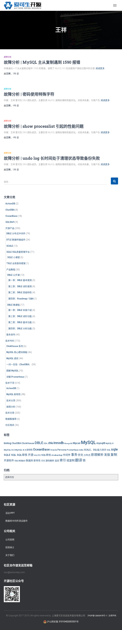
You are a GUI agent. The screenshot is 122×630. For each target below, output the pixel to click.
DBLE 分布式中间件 (15, 233)
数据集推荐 (11, 419)
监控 (57, 460)
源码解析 (49, 460)
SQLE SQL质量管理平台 (18, 252)
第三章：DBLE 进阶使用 (20, 286)
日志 (43, 461)
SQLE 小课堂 (13, 257)
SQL (109, 450)
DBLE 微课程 (13, 305)
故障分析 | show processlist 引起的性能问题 (44, 126)
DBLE (39, 443)
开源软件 (9, 460)
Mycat (77, 443)
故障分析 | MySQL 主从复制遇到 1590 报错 (42, 62)
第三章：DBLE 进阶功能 (20, 316)
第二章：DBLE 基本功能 (20, 322)
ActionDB (10, 203)
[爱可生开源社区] (24, 5)
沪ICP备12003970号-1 (97, 616)
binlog (7, 443)
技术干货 (9, 383)
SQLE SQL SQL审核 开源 (18, 454)
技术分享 (10, 400)
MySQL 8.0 (9, 450)
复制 (114, 455)
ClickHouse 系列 (14, 346)
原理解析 (97, 455)
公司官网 (9, 539)
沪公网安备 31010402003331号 (63, 621)
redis (81, 450)
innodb (59, 443)
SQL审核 (46, 455)
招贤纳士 (9, 547)
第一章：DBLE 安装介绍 (20, 310)
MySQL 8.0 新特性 (24, 450)
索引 (63, 460)
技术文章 (9, 412)
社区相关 (9, 425)
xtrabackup (56, 455)
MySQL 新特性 (13, 394)
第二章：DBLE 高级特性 (20, 292)
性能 (16, 461)
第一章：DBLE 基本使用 (20, 280)
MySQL (88, 442)
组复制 (71, 460)
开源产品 (9, 228)
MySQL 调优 (12, 358)
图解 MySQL (12, 370)
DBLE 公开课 (13, 275)
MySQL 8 (109, 443)
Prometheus (72, 450)
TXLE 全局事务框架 (16, 263)
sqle (114, 449)
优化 (80, 454)
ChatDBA (10, 210)
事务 (74, 455)
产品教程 (10, 269)
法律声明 (112, 616)
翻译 (78, 460)
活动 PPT (10, 513)
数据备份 (21, 461)
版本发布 (10, 334)
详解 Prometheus (15, 377)
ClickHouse (27, 443)
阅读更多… (101, 68)
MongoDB (68, 443)
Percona (61, 450)
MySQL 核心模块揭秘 (16, 352)
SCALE (9, 246)
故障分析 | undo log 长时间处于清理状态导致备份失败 (52, 158)
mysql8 (100, 443)
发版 (107, 455)
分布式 (87, 455)
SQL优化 (37, 455)
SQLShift (10, 222)
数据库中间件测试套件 (16, 521)
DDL (46, 443)
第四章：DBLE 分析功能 (20, 328)
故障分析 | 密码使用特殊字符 (29, 94)
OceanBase (11, 216)
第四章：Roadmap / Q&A (21, 298)
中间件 (67, 454)
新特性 (37, 460)
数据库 (29, 460)
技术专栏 (9, 340)
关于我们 (9, 555)
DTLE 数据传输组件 (15, 239)
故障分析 (7, 57)
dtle (50, 443)
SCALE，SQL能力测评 (95, 450)
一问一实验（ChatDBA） (18, 364)
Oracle (53, 450)
